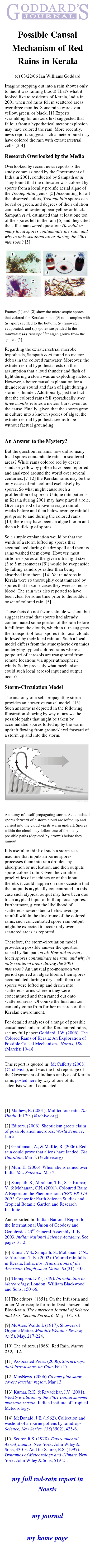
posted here (26, 1080)
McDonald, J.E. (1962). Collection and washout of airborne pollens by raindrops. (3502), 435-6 (45, 1423)
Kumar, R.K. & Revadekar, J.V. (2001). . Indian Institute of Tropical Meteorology (46, 1400)
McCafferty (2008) (68, 1064)
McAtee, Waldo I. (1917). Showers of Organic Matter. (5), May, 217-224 (43, 1330)
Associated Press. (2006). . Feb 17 (45, 1363)
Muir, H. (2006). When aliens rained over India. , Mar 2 (46, 1169)
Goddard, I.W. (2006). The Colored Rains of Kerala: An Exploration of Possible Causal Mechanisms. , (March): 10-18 (46, 1041)
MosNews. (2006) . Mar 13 (43, 1379)
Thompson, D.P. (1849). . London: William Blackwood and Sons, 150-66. (45, 1283)
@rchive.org (45, 1116)
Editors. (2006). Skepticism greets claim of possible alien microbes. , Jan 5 (45, 1131)
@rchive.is (16, 1069)
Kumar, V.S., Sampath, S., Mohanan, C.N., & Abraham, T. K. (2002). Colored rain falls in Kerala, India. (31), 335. (46, 1260)
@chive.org (50, 1157)
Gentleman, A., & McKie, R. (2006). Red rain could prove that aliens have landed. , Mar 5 (46, 1151)
